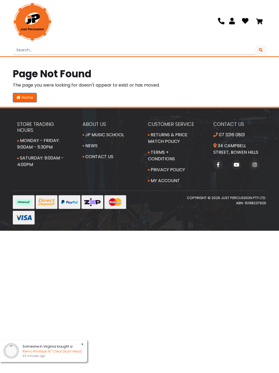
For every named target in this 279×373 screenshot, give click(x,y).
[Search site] (260, 50)
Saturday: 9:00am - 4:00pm (40, 161)
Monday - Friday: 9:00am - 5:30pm (38, 143)
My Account (165, 180)
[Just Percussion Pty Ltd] (32, 22)
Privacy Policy (167, 170)
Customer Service (171, 124)
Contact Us (98, 156)
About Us (94, 124)
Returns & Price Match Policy (167, 138)
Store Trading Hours (35, 127)
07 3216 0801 (231, 135)
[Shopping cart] (259, 22)
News (91, 146)
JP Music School (104, 135)
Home (27, 97)
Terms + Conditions (161, 155)
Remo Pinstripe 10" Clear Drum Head (52, 351)
